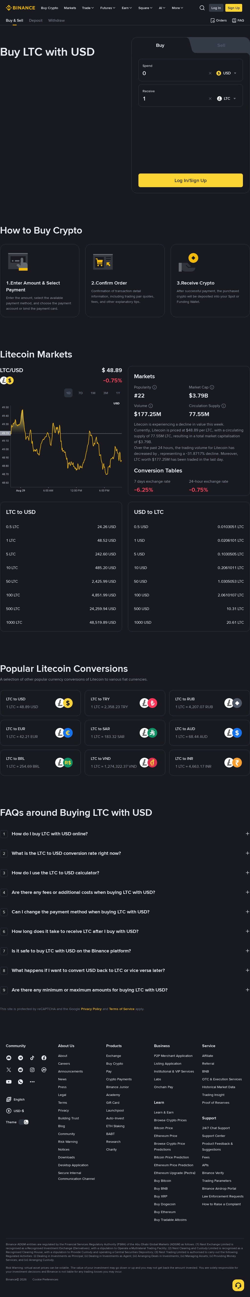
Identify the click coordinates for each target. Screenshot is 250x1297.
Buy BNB (161, 1188)
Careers (64, 1063)
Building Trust (68, 1118)
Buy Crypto (49, 8)
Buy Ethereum (165, 1212)
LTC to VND (101, 758)
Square (143, 8)
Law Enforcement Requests (223, 1196)
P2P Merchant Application (173, 1055)
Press (62, 1087)
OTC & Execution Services (222, 1079)
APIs (205, 1165)
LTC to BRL (15, 758)
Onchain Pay (163, 1087)
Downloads (66, 1157)
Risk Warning (68, 1141)
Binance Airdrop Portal (219, 1188)
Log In (216, 8)
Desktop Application (73, 1165)
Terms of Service (122, 1009)
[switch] (24, 1122)
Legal (62, 1095)
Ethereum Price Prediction (173, 1165)
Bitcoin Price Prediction (171, 1157)
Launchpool (115, 1110)
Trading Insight (213, 1095)
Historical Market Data (218, 1087)
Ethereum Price (165, 1136)
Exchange (113, 1055)
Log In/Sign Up (191, 180)
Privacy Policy (91, 1009)
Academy (113, 1095)
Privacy (63, 1110)
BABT (110, 1134)
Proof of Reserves (215, 1102)
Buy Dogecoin (165, 1204)
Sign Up (234, 8)
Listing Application (167, 1063)
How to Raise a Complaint (221, 1204)
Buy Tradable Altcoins (170, 1219)
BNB (205, 1071)
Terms (62, 1102)
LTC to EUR (15, 728)
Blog (61, 1126)
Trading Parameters (216, 1180)
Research (113, 1141)
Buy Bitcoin (162, 1180)
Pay (109, 1071)
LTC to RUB (185, 699)
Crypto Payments (119, 1079)
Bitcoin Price (163, 1128)
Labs (157, 1079)
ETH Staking (115, 1126)
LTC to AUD (185, 728)
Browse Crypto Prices (170, 1120)
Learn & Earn (164, 1112)
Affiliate (207, 1055)
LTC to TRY (100, 699)
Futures (106, 8)
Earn (125, 8)
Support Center (213, 1136)
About (62, 1055)
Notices (64, 1149)
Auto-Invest (115, 1118)
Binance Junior (117, 1087)
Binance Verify (213, 1173)
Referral (208, 1063)
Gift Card (112, 1102)
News (62, 1079)
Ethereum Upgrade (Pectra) (174, 1173)
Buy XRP (160, 1196)
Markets (70, 8)
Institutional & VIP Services (174, 1071)
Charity (111, 1149)
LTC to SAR (100, 728)
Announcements (70, 1071)
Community (66, 1134)
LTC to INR (184, 758)
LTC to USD (15, 699)
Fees (206, 1157)
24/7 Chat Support (216, 1128)
